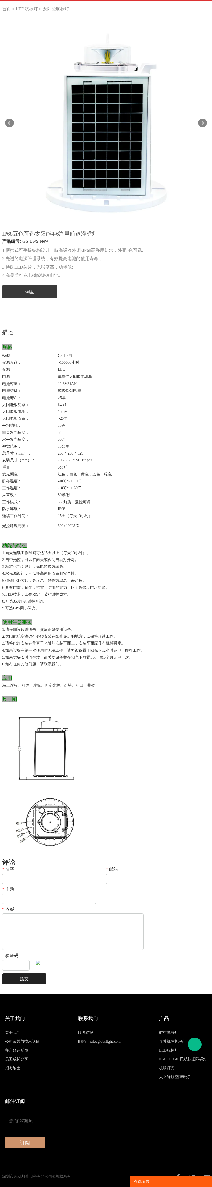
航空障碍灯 (168, 1033)
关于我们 (12, 1033)
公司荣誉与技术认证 (22, 1041)
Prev (9, 123)
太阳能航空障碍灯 (174, 1077)
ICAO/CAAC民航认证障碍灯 (183, 1059)
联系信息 (86, 1033)
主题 (8, 889)
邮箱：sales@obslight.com (99, 1041)
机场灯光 (166, 1068)
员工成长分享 (16, 1059)
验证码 (10, 955)
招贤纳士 (12, 1068)
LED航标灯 (27, 9)
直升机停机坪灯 (172, 1041)
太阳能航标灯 (56, 9)
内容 (8, 909)
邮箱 (112, 869)
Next (202, 123)
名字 (8, 869)
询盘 (29, 291)
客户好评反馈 (16, 1050)
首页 (6, 9)
